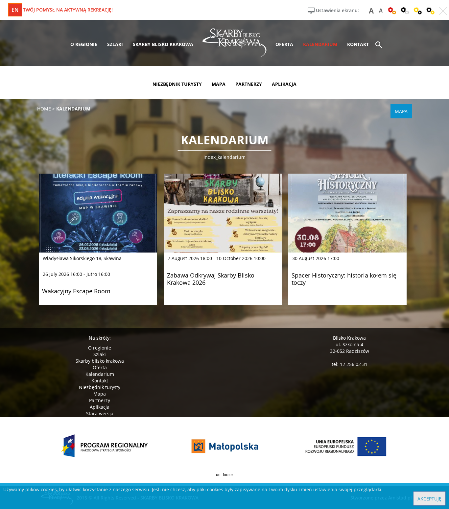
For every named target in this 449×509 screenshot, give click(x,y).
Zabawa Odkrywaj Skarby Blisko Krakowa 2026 (210, 278)
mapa (218, 84)
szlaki (115, 44)
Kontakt (99, 380)
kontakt (358, 44)
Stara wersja (99, 413)
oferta (284, 44)
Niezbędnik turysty (99, 387)
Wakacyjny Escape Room (76, 291)
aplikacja (284, 84)
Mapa (99, 394)
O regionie (99, 348)
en (15, 9)
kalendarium (320, 44)
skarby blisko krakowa (163, 44)
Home (44, 109)
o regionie (83, 44)
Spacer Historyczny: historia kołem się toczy (344, 278)
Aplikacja (99, 407)
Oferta (100, 367)
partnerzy (248, 84)
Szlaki (99, 354)
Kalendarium (99, 374)
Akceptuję (429, 499)
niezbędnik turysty (177, 84)
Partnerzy (99, 400)
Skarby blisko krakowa (100, 361)
